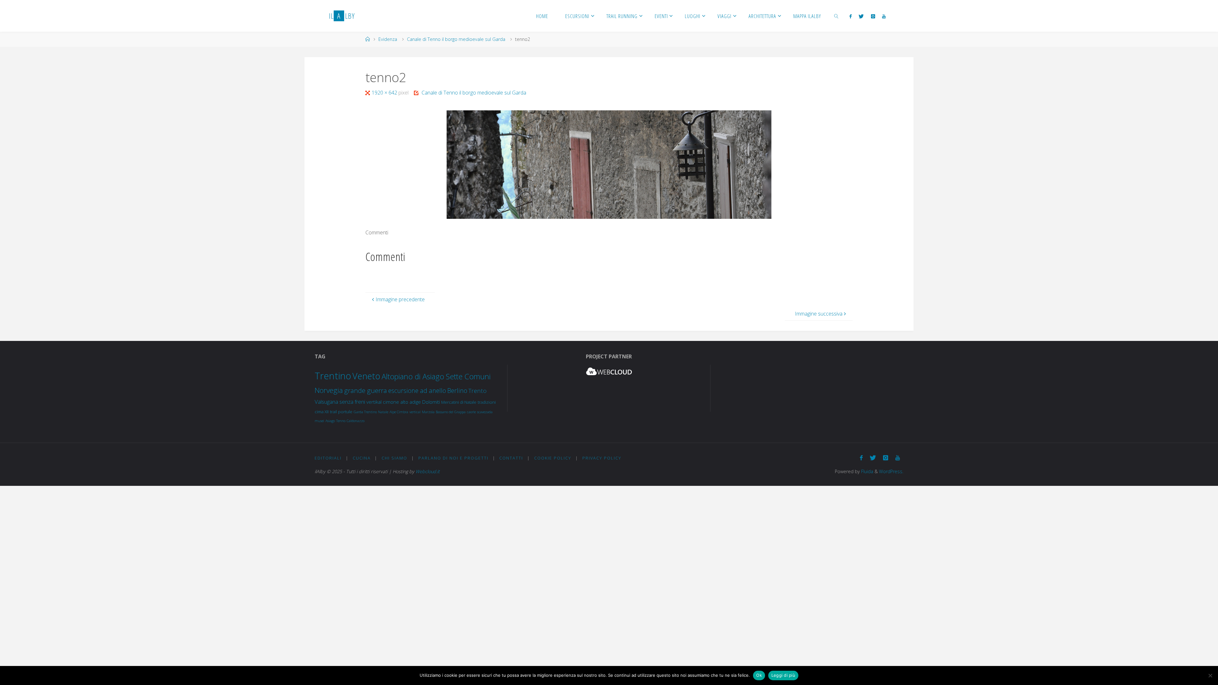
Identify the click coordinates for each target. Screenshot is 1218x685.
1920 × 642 (385, 92)
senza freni (352, 401)
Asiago (330, 421)
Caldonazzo (355, 421)
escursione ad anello (417, 390)
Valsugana (326, 401)
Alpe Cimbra (399, 412)
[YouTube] (884, 16)
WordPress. (891, 471)
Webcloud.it (428, 471)
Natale (383, 412)
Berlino (457, 390)
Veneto (366, 376)
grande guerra (365, 390)
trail (333, 411)
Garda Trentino (365, 412)
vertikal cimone (382, 402)
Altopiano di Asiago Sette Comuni (436, 376)
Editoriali (328, 458)
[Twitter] (861, 16)
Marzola (428, 412)
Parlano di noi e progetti (453, 458)
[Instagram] (872, 16)
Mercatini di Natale (458, 402)
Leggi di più (783, 675)
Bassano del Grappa (451, 412)
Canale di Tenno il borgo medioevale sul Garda (456, 39)
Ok (759, 675)
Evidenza (387, 39)
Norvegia (329, 390)
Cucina (362, 458)
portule (345, 411)
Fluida (866, 471)
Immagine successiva (818, 313)
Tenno (340, 421)
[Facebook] (850, 16)
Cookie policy (552, 458)
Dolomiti (431, 402)
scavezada (485, 412)
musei (319, 421)
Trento (477, 391)
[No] (1210, 675)
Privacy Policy (601, 458)
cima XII (322, 411)
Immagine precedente (400, 299)
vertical (415, 412)
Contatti (511, 458)
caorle (471, 412)
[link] (836, 16)
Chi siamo (394, 458)
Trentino (333, 375)
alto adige (410, 402)
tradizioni (487, 402)
